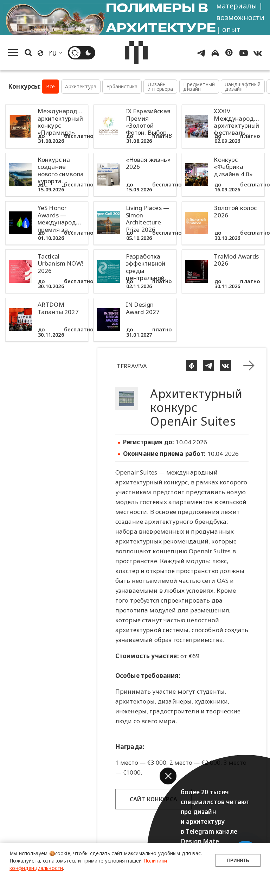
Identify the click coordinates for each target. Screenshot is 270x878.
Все (50, 86)
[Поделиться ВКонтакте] (225, 365)
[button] (168, 776)
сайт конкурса (153, 799)
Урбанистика (122, 86)
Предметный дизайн (199, 87)
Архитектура (80, 86)
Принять (238, 860)
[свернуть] (248, 365)
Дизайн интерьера (160, 87)
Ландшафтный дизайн (243, 87)
